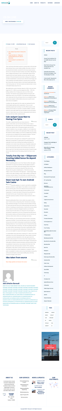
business (47, 312)
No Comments (32, 44)
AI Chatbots (46, 164)
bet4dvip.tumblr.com (7, 298)
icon (46, 317)
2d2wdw (46, 137)
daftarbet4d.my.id (34, 299)
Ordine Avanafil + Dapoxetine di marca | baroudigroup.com (50, 79)
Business (46, 183)
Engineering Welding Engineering (24, 389)
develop (52, 315)
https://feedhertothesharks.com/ (10, 294)
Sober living (46, 263)
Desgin (46, 315)
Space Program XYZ (24, 394)
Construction (46, 190)
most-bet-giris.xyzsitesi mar (50, 241)
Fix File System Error (48, 221)
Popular (46, 323)
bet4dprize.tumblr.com (16, 298)
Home (31, 2)
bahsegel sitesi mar (48, 170)
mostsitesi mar (47, 244)
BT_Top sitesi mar (47, 180)
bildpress (46, 96)
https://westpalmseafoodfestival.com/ (23, 292)
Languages (57, 2)
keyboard (51, 317)
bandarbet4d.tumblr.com (30, 294)
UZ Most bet (46, 285)
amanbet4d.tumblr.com (7, 296)
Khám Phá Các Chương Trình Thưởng (49, 148)
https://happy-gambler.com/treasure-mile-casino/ (16, 261)
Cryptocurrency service (48, 199)
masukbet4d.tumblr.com (27, 296)
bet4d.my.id (27, 299)
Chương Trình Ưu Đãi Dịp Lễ (50, 142)
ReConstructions (24, 397)
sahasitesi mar (47, 260)
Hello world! (46, 93)
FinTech (45, 215)
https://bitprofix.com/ (32, 291)
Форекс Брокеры (47, 297)
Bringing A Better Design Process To (40, 392)
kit (45, 320)
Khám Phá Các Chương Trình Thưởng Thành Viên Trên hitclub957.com (49, 67)
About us (36, 2)
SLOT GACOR (27, 285)
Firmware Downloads (48, 218)
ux (51, 325)
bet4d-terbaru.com (21, 294)
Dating (45, 202)
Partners (50, 2)
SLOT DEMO (10, 285)
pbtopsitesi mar (47, 253)
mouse (50, 320)
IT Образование (47, 234)
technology (46, 272)
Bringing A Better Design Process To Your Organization (50, 111)
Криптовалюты (47, 291)
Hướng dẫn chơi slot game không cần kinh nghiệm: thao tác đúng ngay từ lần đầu (50, 73)
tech (52, 323)
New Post (46, 247)
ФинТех (45, 294)
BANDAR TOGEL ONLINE (19, 285)
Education (46, 212)
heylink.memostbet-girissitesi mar (50, 231)
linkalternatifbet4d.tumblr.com (18, 299)
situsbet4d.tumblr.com (17, 296)
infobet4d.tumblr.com (20, 301)
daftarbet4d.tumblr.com (30, 301)
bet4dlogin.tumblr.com (26, 298)
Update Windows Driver (48, 282)
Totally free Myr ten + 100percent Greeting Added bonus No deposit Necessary (16, 57)
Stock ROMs (46, 269)
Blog (45, 173)
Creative (45, 196)
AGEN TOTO (5, 285)
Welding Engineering (24, 392)
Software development (48, 266)
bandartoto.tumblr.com (7, 299)
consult (52, 312)
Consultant (46, 193)
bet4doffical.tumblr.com (16, 303)
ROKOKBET (32, 285)
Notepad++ (46, 250)
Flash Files (46, 224)
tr (44, 275)
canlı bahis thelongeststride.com (48, 186)
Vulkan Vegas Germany (48, 288)
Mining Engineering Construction (24, 385)
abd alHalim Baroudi (21, 44)
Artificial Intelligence (48, 167)
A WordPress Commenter (49, 92)
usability (47, 325)
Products (42, 2)
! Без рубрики (46, 161)
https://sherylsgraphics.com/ (9, 292)
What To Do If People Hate (40, 383)
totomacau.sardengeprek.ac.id (9, 301)
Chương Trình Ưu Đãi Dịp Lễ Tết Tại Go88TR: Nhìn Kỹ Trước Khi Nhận (50, 60)
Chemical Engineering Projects (24, 382)
